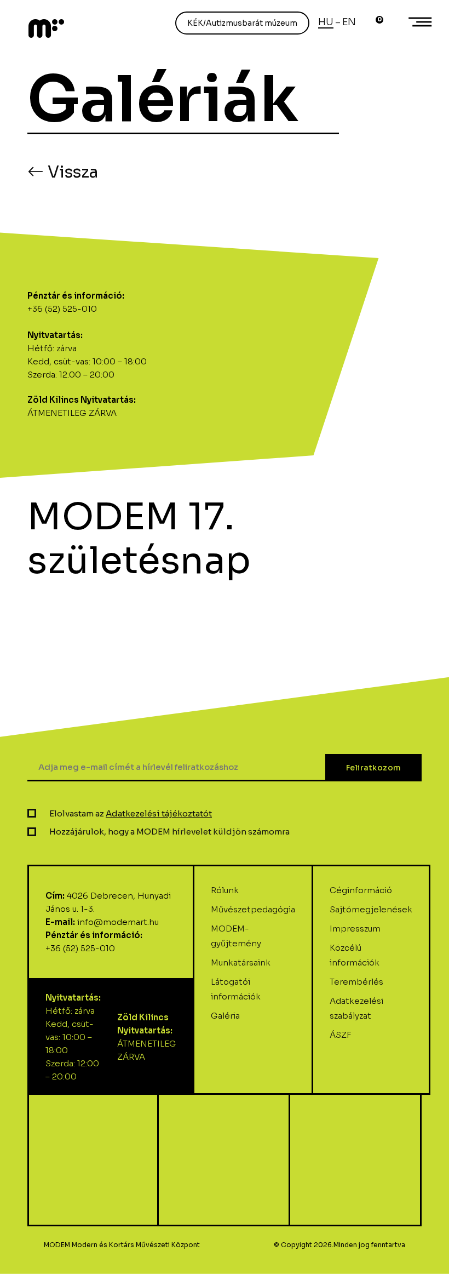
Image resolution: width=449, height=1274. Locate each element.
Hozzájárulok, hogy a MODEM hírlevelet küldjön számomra (169, 831)
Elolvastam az (130, 813)
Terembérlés (356, 981)
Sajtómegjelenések (371, 909)
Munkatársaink (240, 962)
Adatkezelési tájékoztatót (159, 813)
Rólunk (225, 890)
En (349, 22)
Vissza (71, 172)
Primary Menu (421, 22)
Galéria (225, 1015)
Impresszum (355, 928)
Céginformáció (361, 890)
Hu (325, 22)
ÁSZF (341, 1035)
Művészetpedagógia (253, 909)
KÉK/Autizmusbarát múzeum (242, 23)
